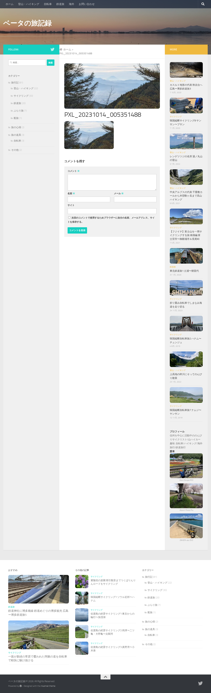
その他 (15, 149)
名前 (71, 193)
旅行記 (15, 82)
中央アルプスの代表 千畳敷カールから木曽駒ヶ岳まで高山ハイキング (186, 196)
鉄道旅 (60, 4)
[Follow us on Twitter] (52, 49)
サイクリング (21, 95)
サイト (71, 205)
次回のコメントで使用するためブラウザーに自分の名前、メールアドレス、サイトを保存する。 (111, 219)
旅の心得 (16, 127)
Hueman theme (48, 686)
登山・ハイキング (28, 4)
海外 (71, 4)
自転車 (48, 4)
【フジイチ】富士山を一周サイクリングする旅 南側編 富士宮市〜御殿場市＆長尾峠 (186, 235)
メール (119, 193)
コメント (74, 171)
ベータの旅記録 (27, 23)
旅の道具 (16, 134)
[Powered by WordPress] (21, 686)
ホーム (10, 4)
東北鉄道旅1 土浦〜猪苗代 (184, 270)
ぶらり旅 (19, 110)
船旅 (16, 118)
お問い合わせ (87, 4)
